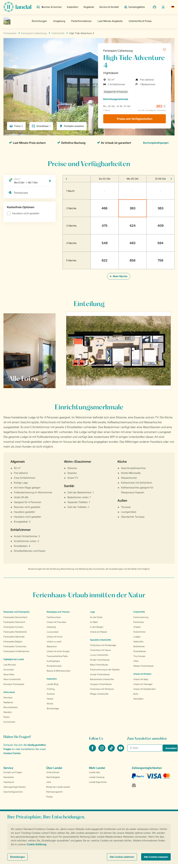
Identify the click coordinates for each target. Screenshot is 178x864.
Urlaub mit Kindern (142, 674)
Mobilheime (139, 646)
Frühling (51, 689)
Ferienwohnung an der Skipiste (105, 669)
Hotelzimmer (139, 631)
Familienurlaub (54, 617)
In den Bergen (96, 627)
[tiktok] (111, 750)
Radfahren (8, 702)
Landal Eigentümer (98, 782)
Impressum (8, 782)
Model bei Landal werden (58, 787)
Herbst (50, 698)
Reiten (6, 717)
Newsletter (8, 777)
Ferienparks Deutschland (15, 617)
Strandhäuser (139, 651)
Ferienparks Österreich (14, 622)
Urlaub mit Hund (54, 636)
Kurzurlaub (8, 669)
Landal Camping (96, 777)
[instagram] (102, 750)
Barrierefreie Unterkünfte (102, 679)
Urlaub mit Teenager (143, 684)
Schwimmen (9, 722)
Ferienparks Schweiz (13, 627)
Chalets (137, 627)
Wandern (7, 712)
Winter (50, 703)
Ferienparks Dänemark (14, 636)
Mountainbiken (10, 707)
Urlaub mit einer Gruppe (58, 651)
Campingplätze (136, 6)
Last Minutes (9, 664)
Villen (136, 661)
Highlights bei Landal (13, 659)
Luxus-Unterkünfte (99, 655)
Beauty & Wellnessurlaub (58, 670)
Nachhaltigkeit (53, 777)
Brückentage (53, 708)
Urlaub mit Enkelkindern (144, 689)
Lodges (136, 636)
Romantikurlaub (54, 666)
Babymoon (52, 646)
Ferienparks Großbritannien (16, 651)
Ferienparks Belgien (12, 641)
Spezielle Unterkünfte (100, 639)
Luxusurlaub (52, 631)
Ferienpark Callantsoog (118, 50)
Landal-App (94, 772)
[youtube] (120, 750)
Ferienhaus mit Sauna (100, 650)
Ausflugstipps (53, 661)
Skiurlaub (7, 697)
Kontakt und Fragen (12, 772)
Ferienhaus (138, 622)
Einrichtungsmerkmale (115, 99)
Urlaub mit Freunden (56, 622)
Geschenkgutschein (13, 791)
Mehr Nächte (119, 276)
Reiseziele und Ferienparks (16, 611)
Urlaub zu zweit (54, 641)
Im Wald (94, 622)
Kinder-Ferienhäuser (100, 659)
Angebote (88, 6)
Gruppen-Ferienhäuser (101, 684)
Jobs (48, 782)
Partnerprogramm (54, 791)
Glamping (51, 627)
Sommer (51, 694)
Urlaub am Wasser (98, 631)
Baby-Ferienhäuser (99, 664)
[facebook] (93, 750)
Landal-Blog (52, 684)
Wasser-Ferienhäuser (143, 666)
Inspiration (72, 6)
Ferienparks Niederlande (15, 631)
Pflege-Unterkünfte (99, 694)
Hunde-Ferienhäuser (100, 674)
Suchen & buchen (52, 6)
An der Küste (96, 617)
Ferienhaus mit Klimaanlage (103, 645)
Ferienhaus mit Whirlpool (102, 689)
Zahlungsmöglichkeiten (14, 787)
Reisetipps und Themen (58, 611)
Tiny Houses (139, 656)
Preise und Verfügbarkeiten (134, 118)
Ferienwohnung (140, 617)
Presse (49, 796)
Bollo (135, 694)
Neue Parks (8, 674)
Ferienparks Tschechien (14, 646)
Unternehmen (52, 772)
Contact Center (12, 753)
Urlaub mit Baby (140, 679)
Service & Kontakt (109, 6)
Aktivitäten (138, 698)
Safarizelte (138, 641)
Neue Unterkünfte (12, 679)
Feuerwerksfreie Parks (57, 656)
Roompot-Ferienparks (13, 684)
